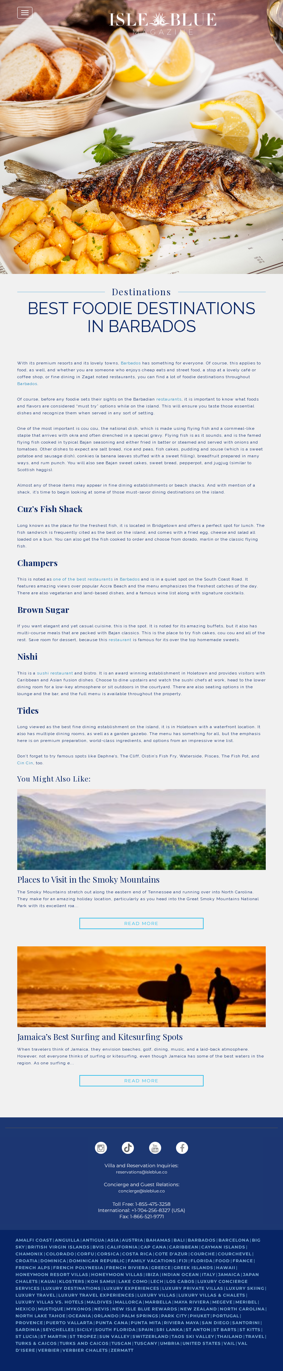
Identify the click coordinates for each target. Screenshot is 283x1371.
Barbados (131, 363)
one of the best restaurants (83, 579)
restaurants (169, 399)
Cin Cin (25, 763)
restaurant (120, 639)
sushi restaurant (55, 673)
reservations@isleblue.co (141, 1172)
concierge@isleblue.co (141, 1190)
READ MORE (141, 923)
